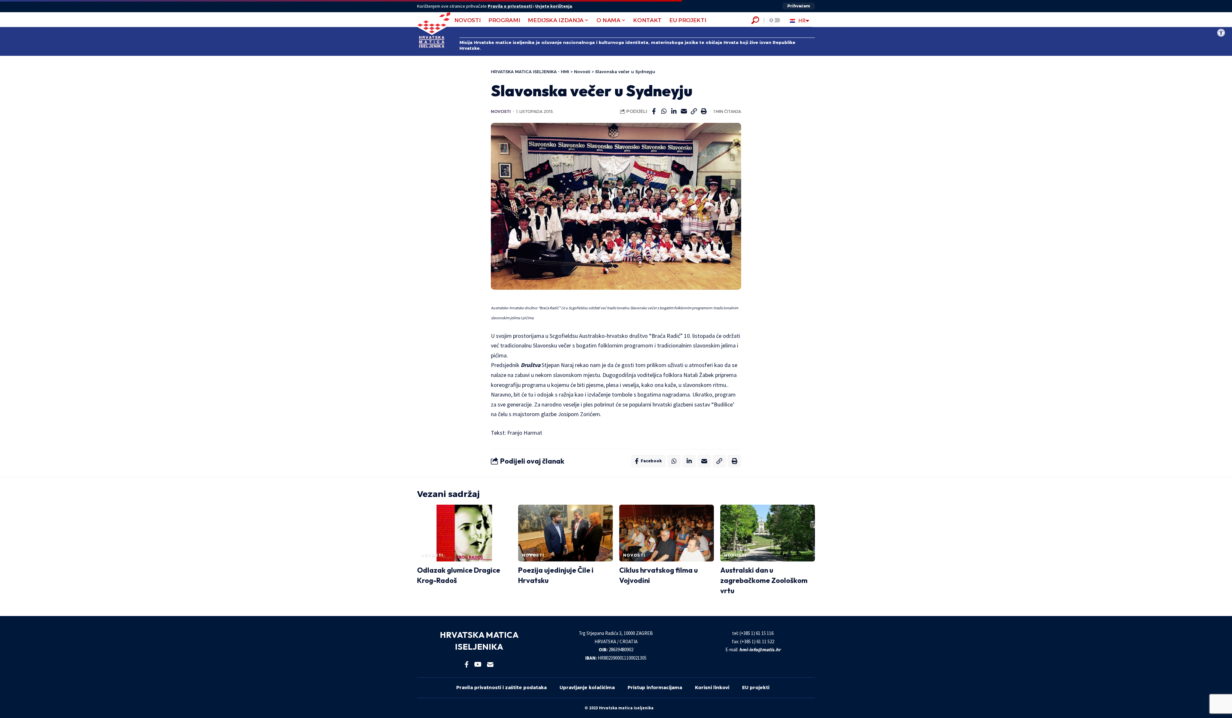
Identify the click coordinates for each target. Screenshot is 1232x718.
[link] (1221, 32)
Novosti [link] (501, 111)
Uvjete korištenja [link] (553, 6)
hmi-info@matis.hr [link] (760, 649)
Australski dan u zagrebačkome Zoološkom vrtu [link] (764, 580)
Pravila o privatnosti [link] (510, 6)
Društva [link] (530, 365)
